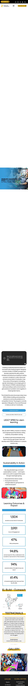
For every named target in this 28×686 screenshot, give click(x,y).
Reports (7, 682)
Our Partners (8, 684)
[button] (13, 6)
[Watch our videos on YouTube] (20, 2)
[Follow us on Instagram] (18, 2)
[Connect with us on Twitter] (25, 2)
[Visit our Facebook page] (16, 2)
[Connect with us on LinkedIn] (23, 2)
